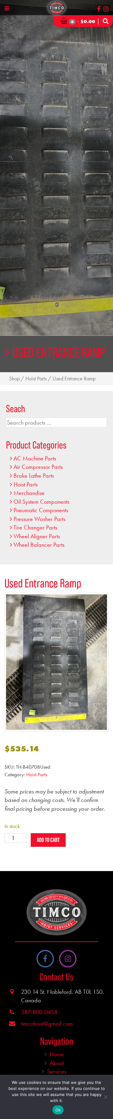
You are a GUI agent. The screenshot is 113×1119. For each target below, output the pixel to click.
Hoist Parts (36, 378)
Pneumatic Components (41, 510)
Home (57, 1054)
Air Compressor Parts (38, 467)
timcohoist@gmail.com (47, 1023)
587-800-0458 (39, 1012)
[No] (105, 1097)
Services (56, 1071)
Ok (58, 1109)
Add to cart (48, 840)
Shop (14, 378)
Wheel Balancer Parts (39, 545)
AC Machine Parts (35, 458)
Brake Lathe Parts (34, 475)
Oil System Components (41, 502)
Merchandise (29, 493)
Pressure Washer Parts (39, 519)
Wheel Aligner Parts (37, 536)
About (57, 1063)
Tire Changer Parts (35, 527)
